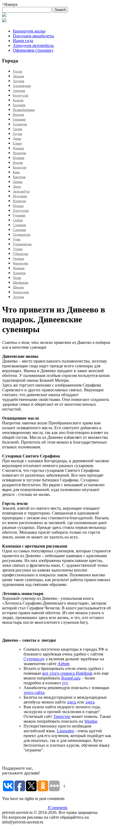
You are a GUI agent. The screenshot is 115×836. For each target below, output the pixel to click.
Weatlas (90, 721)
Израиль (18, 148)
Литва (17, 186)
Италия (18, 162)
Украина (18, 258)
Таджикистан (21, 234)
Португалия (21, 210)
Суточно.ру (34, 659)
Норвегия (19, 201)
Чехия (17, 278)
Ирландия (19, 153)
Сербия (18, 220)
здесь (71, 702)
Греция (17, 129)
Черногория (21, 292)
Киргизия (19, 177)
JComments (57, 807)
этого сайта (34, 692)
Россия (17, 71)
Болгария (19, 105)
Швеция (18, 287)
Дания (17, 138)
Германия (19, 119)
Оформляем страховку (33, 50)
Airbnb (63, 663)
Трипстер (61, 716)
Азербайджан (22, 86)
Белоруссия (20, 95)
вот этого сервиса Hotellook (67, 673)
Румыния (19, 215)
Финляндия (20, 263)
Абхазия (18, 76)
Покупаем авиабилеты (33, 36)
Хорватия (19, 273)
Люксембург (21, 191)
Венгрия (18, 114)
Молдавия (20, 196)
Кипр (16, 172)
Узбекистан (20, 254)
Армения (19, 91)
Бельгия (18, 100)
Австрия (18, 81)
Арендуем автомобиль (33, 45)
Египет (17, 143)
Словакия (19, 225)
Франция (19, 268)
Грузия (17, 134)
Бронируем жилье (29, 31)
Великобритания (24, 110)
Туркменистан (22, 244)
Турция (17, 249)
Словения (19, 230)
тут (65, 683)
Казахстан (19, 167)
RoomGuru (70, 678)
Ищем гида (23, 40)
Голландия (20, 124)
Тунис (17, 239)
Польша (18, 206)
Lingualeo (65, 731)
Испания (18, 158)
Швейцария (20, 282)
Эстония (18, 297)
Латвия (17, 182)
